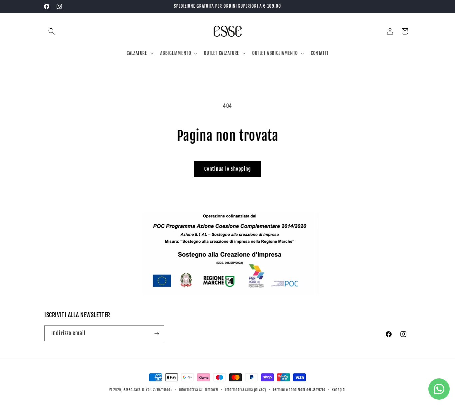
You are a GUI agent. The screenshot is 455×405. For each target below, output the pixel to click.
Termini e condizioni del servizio (299, 389)
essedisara (132, 389)
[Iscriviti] (156, 333)
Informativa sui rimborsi (199, 389)
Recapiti (339, 389)
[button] (51, 31)
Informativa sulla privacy (245, 389)
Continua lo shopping (227, 169)
